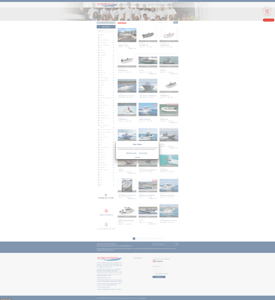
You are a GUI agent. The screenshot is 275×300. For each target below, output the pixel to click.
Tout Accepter (143, 153)
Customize (137, 157)
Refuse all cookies (132, 153)
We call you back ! (269, 20)
